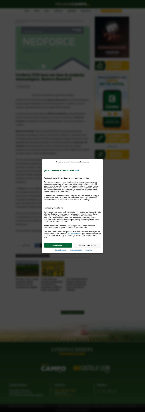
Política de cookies (74, 234)
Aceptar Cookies (58, 245)
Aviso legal (89, 250)
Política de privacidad (76, 250)
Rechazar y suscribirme (87, 245)
